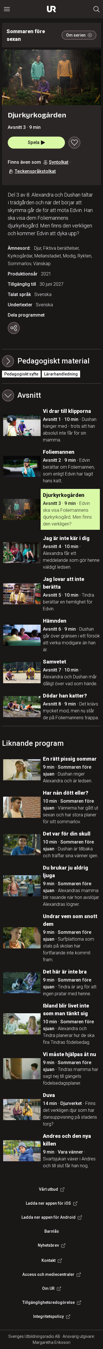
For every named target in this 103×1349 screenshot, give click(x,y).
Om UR (48, 1288)
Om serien (76, 35)
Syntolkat (58, 162)
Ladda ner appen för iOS (48, 1203)
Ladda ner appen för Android (48, 1217)
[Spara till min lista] (74, 143)
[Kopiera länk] (14, 328)
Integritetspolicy (48, 1316)
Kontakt (48, 1260)
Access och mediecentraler (48, 1274)
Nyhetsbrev (48, 1245)
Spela (33, 142)
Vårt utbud (48, 1189)
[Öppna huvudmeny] (6, 9)
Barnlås (51, 1231)
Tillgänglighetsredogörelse (48, 1302)
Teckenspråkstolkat (35, 171)
